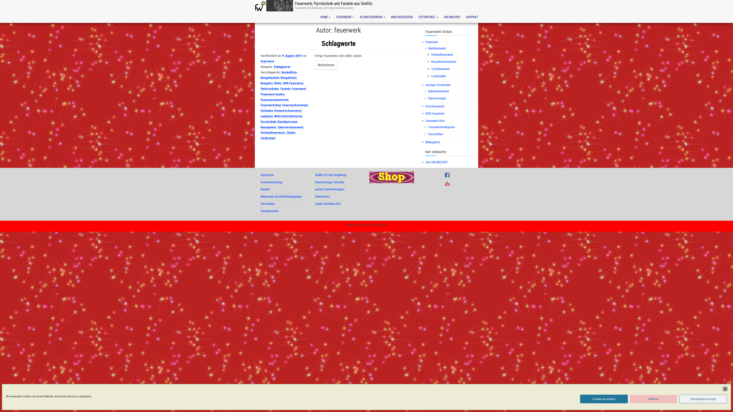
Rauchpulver (268, 127)
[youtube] (448, 183)
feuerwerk (267, 61)
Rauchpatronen (287, 122)
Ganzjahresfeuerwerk (443, 62)
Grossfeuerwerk (434, 106)
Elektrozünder (270, 89)
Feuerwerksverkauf (295, 105)
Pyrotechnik (268, 122)
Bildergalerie (432, 142)
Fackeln (285, 89)
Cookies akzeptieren (604, 399)
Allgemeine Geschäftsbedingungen (281, 196)
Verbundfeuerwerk (273, 132)
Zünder (290, 132)
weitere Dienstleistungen (330, 189)
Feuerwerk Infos (435, 121)
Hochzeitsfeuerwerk (287, 111)
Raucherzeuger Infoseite (329, 182)
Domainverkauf (269, 211)
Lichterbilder (438, 76)
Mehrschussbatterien (288, 116)
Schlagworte (339, 44)
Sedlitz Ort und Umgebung (330, 175)
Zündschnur (268, 138)
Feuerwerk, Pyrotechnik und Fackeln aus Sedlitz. (334, 3)
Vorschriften (435, 134)
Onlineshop (452, 17)
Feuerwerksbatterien (274, 100)
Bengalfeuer (289, 78)
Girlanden (267, 111)
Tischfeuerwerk (440, 69)
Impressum (267, 175)
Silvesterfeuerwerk (290, 127)
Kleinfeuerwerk (371, 17)
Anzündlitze (289, 72)
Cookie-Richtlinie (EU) (328, 204)
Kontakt (472, 17)
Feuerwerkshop (271, 105)
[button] (725, 389)
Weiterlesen (326, 65)
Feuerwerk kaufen (272, 94)
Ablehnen (653, 399)
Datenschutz (322, 196)
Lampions (267, 116)
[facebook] (448, 174)
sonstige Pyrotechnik (437, 85)
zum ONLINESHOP (436, 162)
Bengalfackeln (270, 78)
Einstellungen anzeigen (703, 399)
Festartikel (427, 17)
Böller (278, 83)
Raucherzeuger (402, 17)
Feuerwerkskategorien (441, 127)
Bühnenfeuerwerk (438, 91)
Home (324, 17)
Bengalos (267, 83)
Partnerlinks (268, 204)
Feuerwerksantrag (271, 182)
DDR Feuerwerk (293, 83)
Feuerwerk (344, 17)
